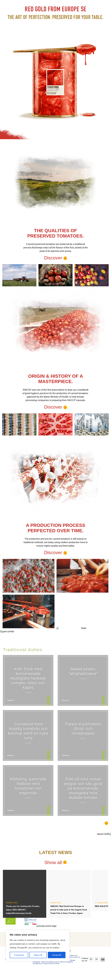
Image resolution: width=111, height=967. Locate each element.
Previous (7, 483)
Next (104, 483)
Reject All (38, 955)
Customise (19, 955)
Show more (92, 822)
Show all (53, 862)
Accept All (56, 955)
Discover (53, 407)
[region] (37, 945)
